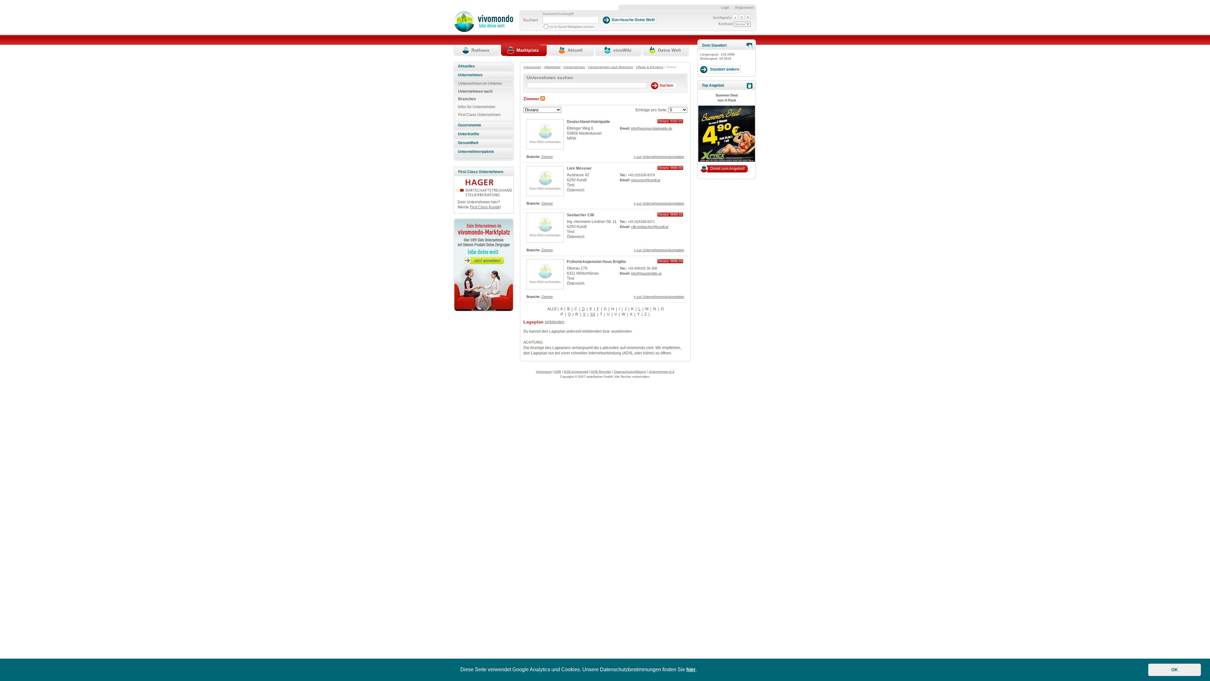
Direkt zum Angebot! (727, 168)
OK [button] (1174, 669)
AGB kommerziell (576, 371)
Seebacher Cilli (580, 215)
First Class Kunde (485, 207)
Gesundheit (468, 143)
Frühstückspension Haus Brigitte (596, 261)
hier (690, 669)
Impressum (544, 371)
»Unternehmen (574, 67)
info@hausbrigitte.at (646, 273)
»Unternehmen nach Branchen (610, 67)
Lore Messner (579, 168)
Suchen (530, 19)
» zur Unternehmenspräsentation (659, 157)
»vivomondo (532, 67)
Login (725, 7)
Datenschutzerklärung (630, 371)
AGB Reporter (601, 371)
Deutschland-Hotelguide (588, 121)
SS (592, 314)
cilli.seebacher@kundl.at (649, 227)
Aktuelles (466, 66)
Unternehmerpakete (476, 151)
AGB (557, 371)
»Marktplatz (552, 67)
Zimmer (547, 157)
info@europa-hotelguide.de (651, 128)
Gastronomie (469, 125)
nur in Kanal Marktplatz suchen (571, 26)
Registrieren (744, 7)
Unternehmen (470, 75)
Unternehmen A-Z (661, 371)
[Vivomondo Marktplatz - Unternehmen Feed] (542, 98)
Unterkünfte (468, 134)
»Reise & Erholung (649, 67)
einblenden (554, 322)
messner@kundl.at (645, 180)
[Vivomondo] (483, 31)
